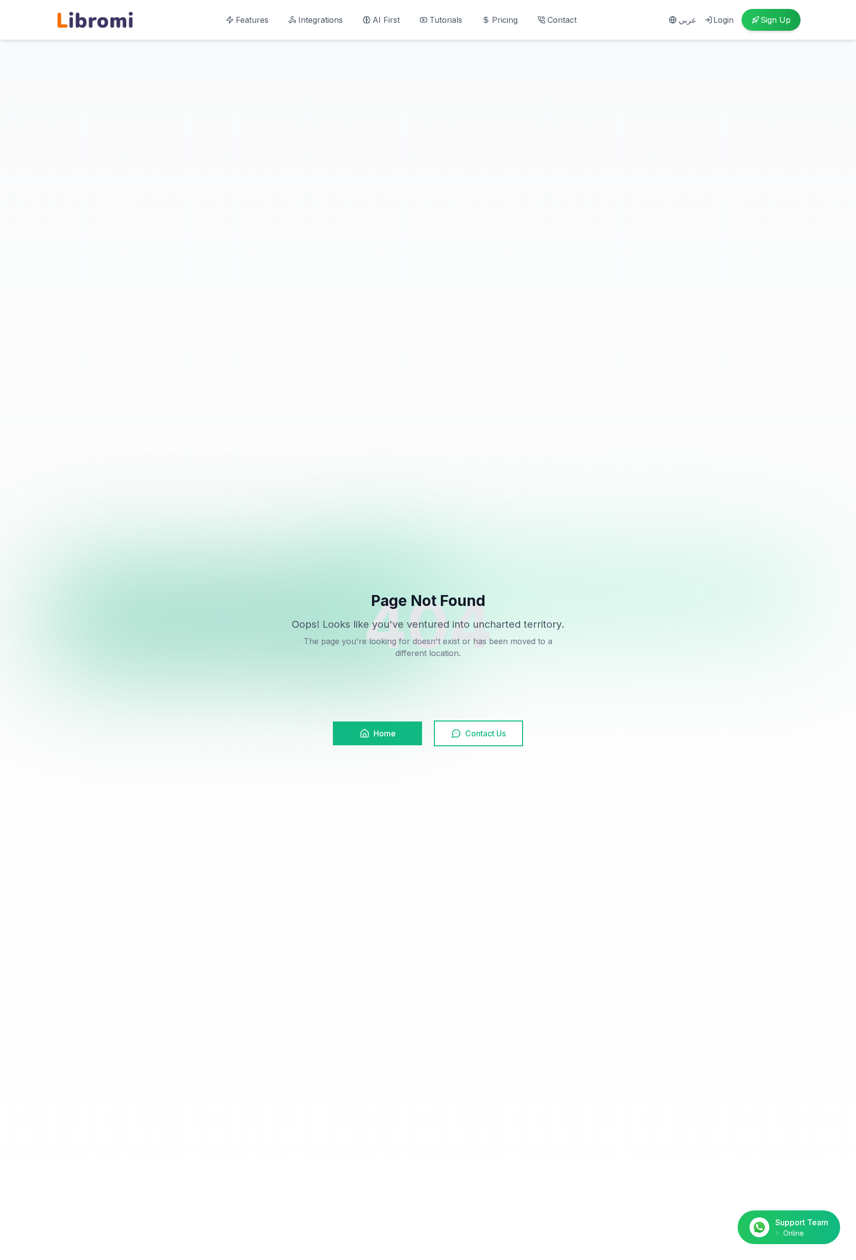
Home (385, 733)
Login (723, 20)
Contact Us (485, 733)
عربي (687, 20)
